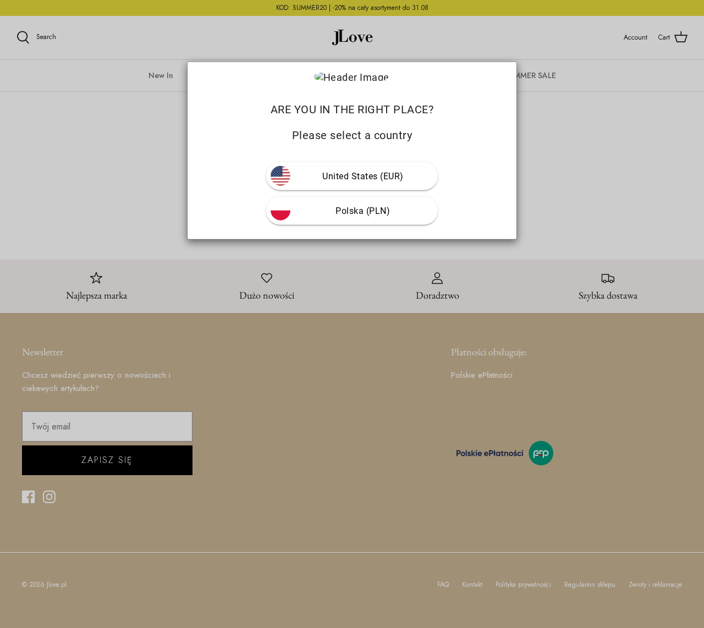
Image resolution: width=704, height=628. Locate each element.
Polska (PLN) (363, 211)
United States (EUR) (363, 176)
